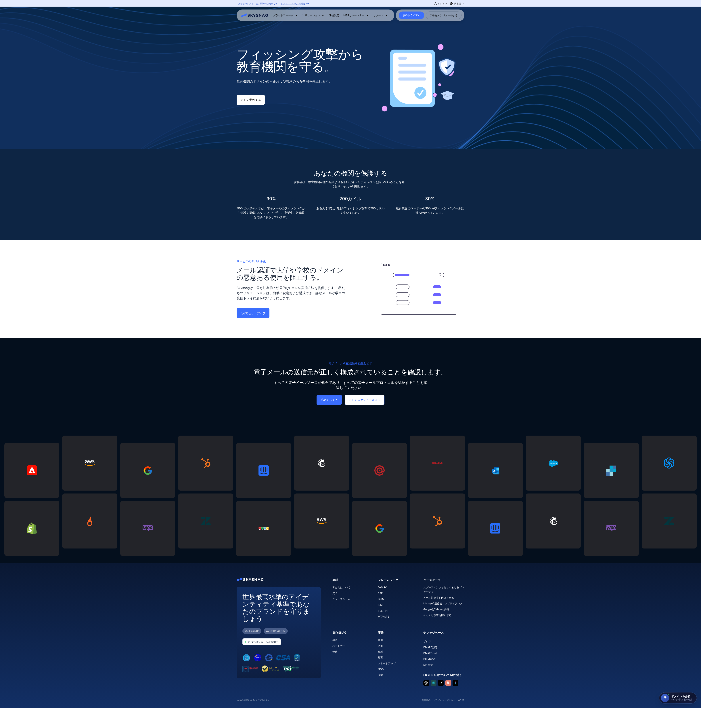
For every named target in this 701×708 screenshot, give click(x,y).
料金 (335, 639)
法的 (380, 645)
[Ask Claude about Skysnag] (448, 683)
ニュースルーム (341, 599)
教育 (380, 657)
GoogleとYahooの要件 (436, 609)
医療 (380, 675)
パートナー (338, 645)
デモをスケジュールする (444, 15)
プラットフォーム (283, 15)
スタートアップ (387, 663)
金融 (380, 651)
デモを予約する (250, 100)
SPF (380, 593)
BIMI (380, 604)
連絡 (335, 651)
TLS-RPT (383, 610)
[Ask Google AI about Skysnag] (455, 683)
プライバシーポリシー (444, 700)
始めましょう (329, 400)
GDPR (461, 700)
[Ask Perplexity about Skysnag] (433, 683)
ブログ (427, 641)
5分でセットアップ (253, 313)
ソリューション (311, 15)
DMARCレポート (433, 653)
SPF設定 (428, 664)
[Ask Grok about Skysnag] (441, 683)
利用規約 (426, 700)
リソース (378, 15)
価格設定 (334, 15)
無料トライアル (411, 15)
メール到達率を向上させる (438, 597)
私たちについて (341, 587)
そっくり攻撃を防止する (437, 615)
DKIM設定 (429, 658)
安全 (335, 593)
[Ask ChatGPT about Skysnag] (426, 683)
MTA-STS (383, 616)
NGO (381, 669)
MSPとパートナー (353, 15)
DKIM (381, 599)
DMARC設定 (430, 647)
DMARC (382, 587)
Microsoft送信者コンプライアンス (443, 603)
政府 (380, 639)
